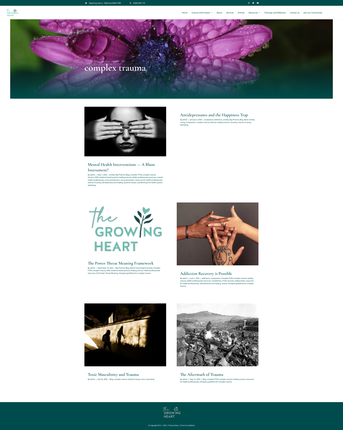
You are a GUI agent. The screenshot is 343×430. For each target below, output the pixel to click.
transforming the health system (149, 182)
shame (221, 239)
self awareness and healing (115, 138)
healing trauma (113, 131)
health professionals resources (132, 131)
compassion (190, 122)
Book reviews (249, 119)
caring (182, 122)
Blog (111, 127)
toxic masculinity (141, 338)
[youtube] (258, 3)
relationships (230, 235)
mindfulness (207, 235)
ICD (151, 232)
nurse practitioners (109, 134)
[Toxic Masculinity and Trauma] (125, 334)
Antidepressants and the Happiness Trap (214, 114)
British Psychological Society (117, 228)
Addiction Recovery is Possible (206, 273)
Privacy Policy (173, 425)
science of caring (97, 138)
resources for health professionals (146, 134)
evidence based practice (108, 177)
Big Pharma (103, 127)
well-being (128, 141)
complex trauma (132, 127)
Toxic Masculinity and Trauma (113, 374)
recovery (233, 122)
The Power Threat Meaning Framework (121, 263)
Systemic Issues (133, 138)
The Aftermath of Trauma (201, 374)
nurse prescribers (125, 134)
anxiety (95, 127)
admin (92, 175)
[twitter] (253, 3)
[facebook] (249, 3)
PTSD (215, 235)
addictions (218, 119)
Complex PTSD (119, 127)
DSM (148, 127)
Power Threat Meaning (109, 273)
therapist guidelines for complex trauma (132, 235)
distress (143, 127)
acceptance (208, 119)
